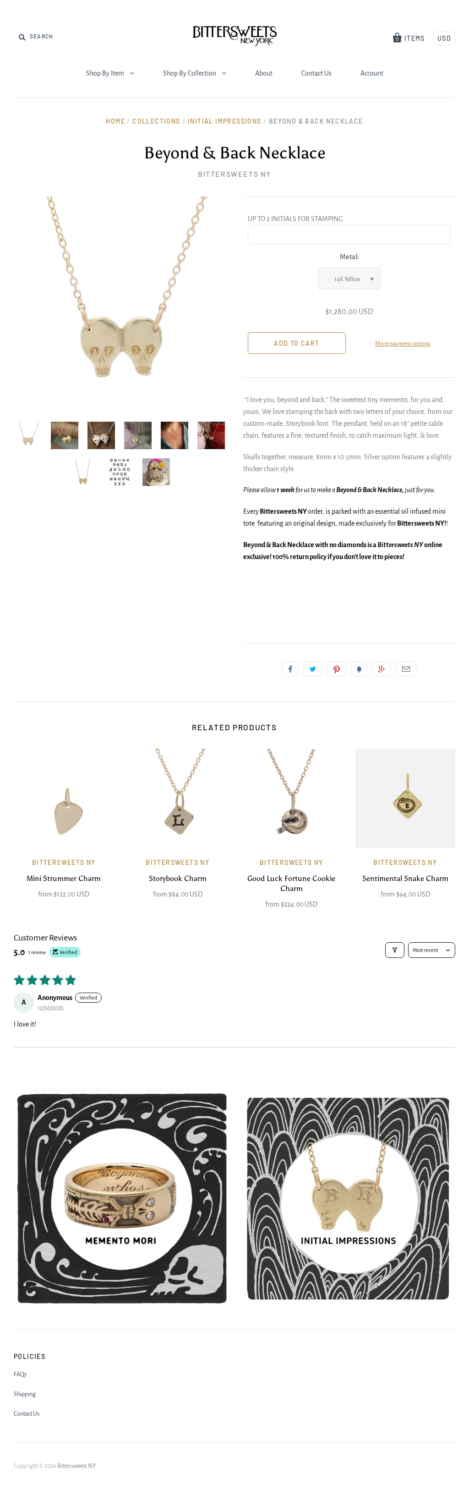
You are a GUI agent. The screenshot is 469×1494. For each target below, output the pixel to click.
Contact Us (316, 73)
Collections (156, 121)
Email (406, 669)
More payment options (402, 344)
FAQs (20, 1374)
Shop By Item (105, 73)
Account (371, 73)
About (264, 73)
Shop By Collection (190, 73)
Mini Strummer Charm (64, 878)
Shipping (25, 1394)
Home (115, 121)
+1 (381, 669)
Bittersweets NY (234, 173)
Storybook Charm (178, 878)
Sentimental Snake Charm (405, 878)
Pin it (336, 669)
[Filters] (394, 950)
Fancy (359, 669)
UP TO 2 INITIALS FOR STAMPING (295, 219)
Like (290, 669)
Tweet (312, 669)
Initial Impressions (225, 121)
